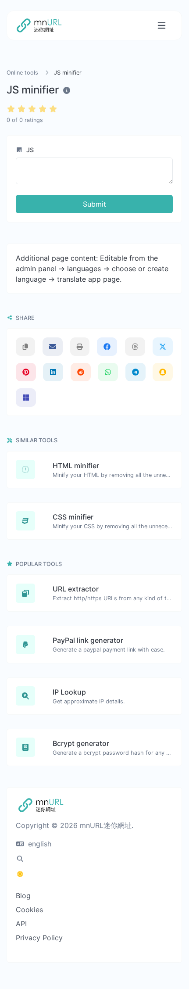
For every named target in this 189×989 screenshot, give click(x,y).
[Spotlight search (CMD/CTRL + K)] (20, 858)
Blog (23, 895)
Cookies (29, 909)
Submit (94, 204)
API (21, 923)
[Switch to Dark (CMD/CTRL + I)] (20, 874)
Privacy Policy (39, 937)
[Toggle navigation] (162, 25)
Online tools (22, 72)
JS (29, 150)
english (38, 843)
